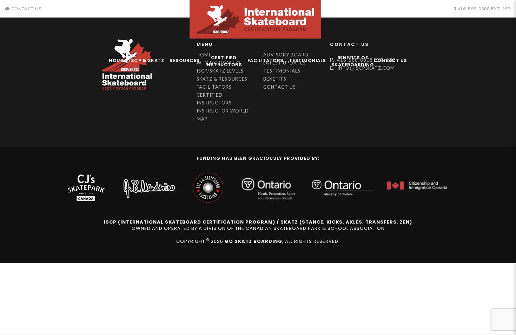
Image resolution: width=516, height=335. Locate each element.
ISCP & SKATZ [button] (146, 60)
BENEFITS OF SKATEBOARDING (351, 61)
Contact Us (390, 60)
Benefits (274, 79)
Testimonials (307, 60)
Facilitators (265, 60)
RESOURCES (185, 60)
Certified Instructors (223, 61)
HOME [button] (116, 60)
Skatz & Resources (222, 79)
